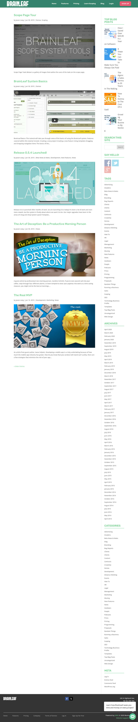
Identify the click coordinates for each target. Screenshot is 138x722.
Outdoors (107, 261)
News (74, 158)
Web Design (108, 317)
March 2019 (108, 363)
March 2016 (108, 446)
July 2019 (107, 353)
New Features (66, 158)
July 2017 (107, 393)
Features (65, 4)
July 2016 (107, 432)
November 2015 (110, 459)
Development (55, 158)
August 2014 (108, 505)
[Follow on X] (71, 698)
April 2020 (108, 329)
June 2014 (107, 512)
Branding (107, 198)
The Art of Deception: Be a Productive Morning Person (50, 224)
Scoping (45, 20)
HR (105, 238)
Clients (106, 204)
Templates (108, 307)
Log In (64, 716)
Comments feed (110, 683)
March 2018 (108, 376)
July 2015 (107, 472)
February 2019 (109, 366)
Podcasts (107, 268)
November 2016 (110, 419)
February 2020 (109, 336)
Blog (102, 4)
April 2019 (108, 359)
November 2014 (110, 495)
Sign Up (125, 4)
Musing (107, 251)
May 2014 (107, 515)
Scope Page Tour (25, 15)
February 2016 (109, 449)
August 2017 (108, 389)
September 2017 (110, 386)
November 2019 (110, 343)
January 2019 (109, 369)
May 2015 (107, 479)
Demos (38, 20)
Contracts (107, 214)
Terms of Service (51, 716)
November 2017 (110, 379)
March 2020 (108, 333)
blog (105, 194)
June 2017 (107, 396)
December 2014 (110, 492)
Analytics (107, 188)
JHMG (117, 715)
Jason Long (20, 20)
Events (106, 231)
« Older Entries (19, 366)
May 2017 (107, 399)
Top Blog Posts (109, 310)
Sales (106, 291)
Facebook (107, 163)
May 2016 (107, 439)
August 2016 (108, 429)
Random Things (110, 284)
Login (111, 4)
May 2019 (107, 356)
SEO (105, 297)
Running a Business (111, 287)
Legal (106, 241)
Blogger (107, 169)
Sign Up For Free (78, 716)
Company (36, 716)
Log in (106, 677)
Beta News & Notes (43, 158)
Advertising (108, 185)
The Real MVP (23, 295)
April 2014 (108, 519)
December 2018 (110, 373)
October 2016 (109, 422)
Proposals (107, 281)
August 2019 (108, 349)
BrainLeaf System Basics (30, 81)
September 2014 (110, 502)
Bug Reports (108, 201)
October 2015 (109, 462)
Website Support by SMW (125, 718)
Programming (109, 277)
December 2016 (110, 416)
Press (106, 271)
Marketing (50, 300)
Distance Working (110, 228)
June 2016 (107, 436)
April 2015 (108, 482)
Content (107, 211)
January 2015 (109, 489)
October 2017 (109, 383)
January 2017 (109, 412)
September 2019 (110, 346)
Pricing (76, 4)
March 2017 (108, 406)
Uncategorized (109, 313)
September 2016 (110, 426)
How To (107, 234)
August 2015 (108, 469)
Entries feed (108, 680)
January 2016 (109, 452)
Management (109, 244)
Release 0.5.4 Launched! (30, 152)
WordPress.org (109, 687)
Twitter (115, 163)
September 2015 (110, 466)
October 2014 (109, 499)
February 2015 (109, 486)
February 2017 (109, 409)
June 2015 (107, 476)
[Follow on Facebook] (67, 698)
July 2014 (107, 509)
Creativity (107, 218)
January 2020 (109, 339)
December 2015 (110, 456)
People (106, 264)
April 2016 (108, 442)
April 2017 (108, 403)
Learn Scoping (90, 4)
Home (54, 4)
